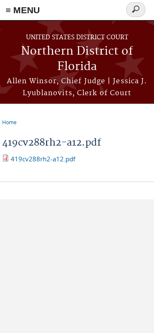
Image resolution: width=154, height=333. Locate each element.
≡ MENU (23, 10)
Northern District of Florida (77, 59)
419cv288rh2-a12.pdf (43, 159)
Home (9, 122)
